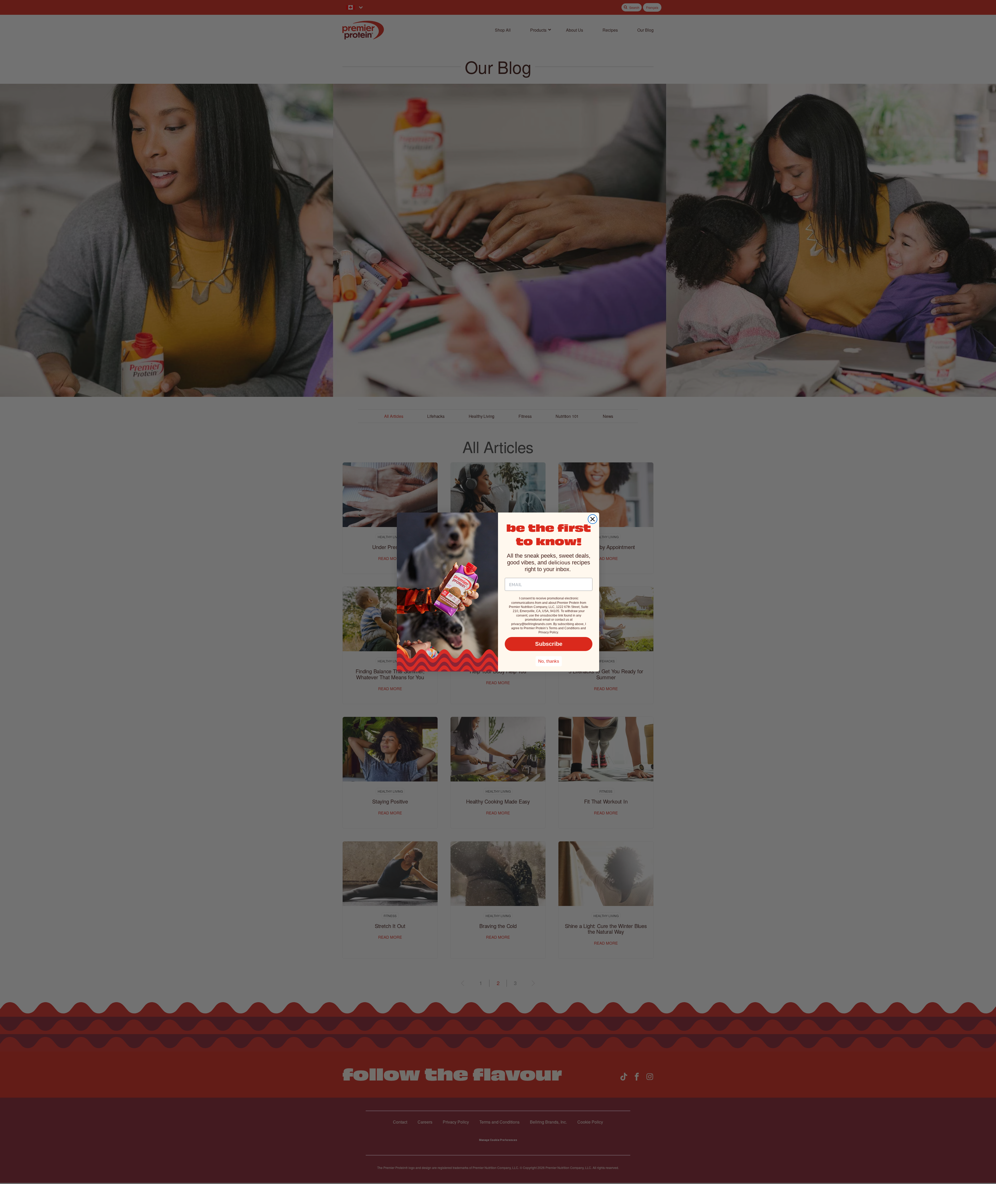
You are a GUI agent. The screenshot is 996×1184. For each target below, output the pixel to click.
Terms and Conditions (564, 628)
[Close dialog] (592, 519)
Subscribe (548, 644)
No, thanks (548, 661)
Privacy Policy (548, 632)
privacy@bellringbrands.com (531, 624)
